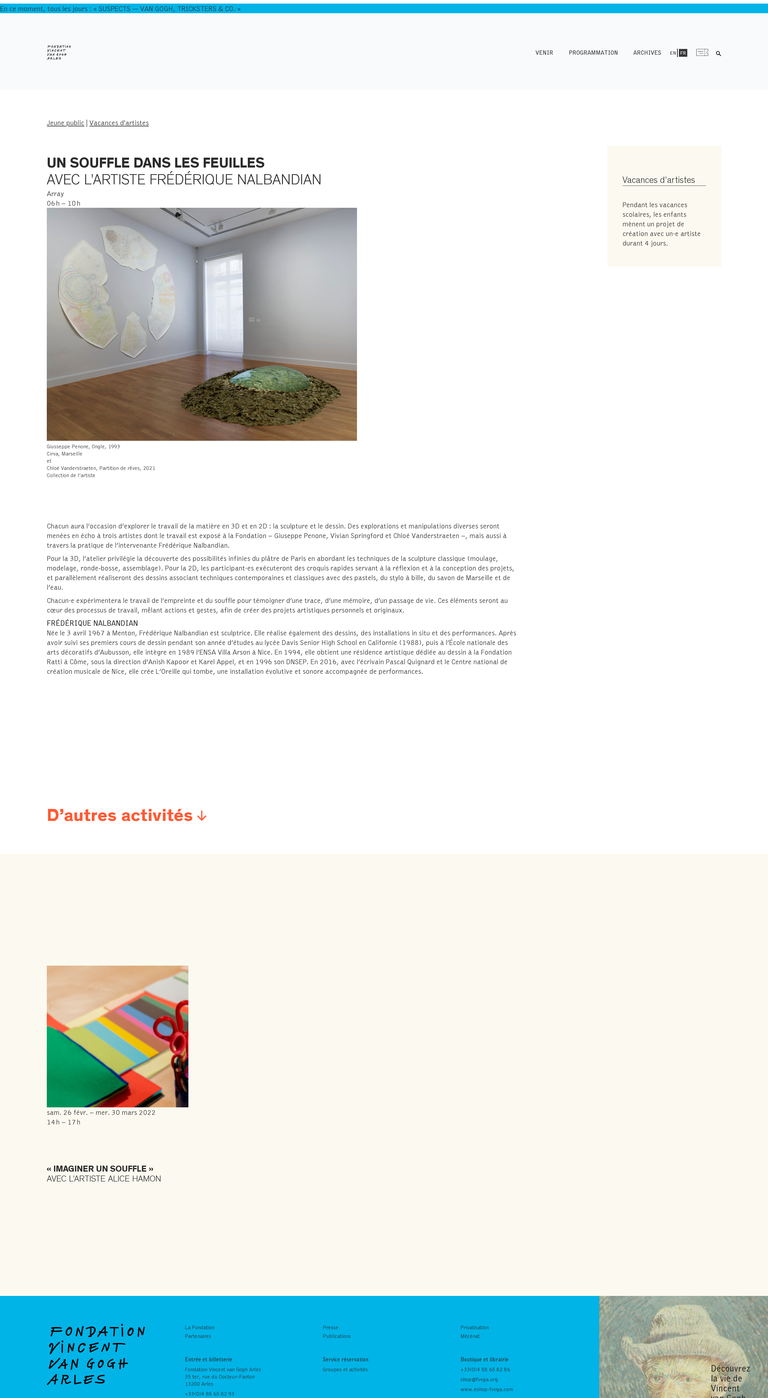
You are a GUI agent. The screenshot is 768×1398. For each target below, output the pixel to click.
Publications (337, 1336)
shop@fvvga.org (479, 1379)
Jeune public (65, 122)
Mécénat (470, 1336)
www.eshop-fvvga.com (486, 1389)
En (673, 53)
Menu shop (702, 52)
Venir (544, 52)
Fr (683, 53)
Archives (647, 52)
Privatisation (474, 1327)
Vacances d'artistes (119, 122)
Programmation (593, 52)
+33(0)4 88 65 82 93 (209, 1393)
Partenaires (198, 1336)
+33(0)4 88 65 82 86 (485, 1369)
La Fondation (199, 1327)
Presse (330, 1327)
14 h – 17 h (104, 1145)
